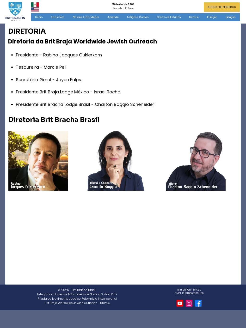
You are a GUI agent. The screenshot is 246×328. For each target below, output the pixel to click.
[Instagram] (189, 303)
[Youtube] (180, 303)
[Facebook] (198, 303)
